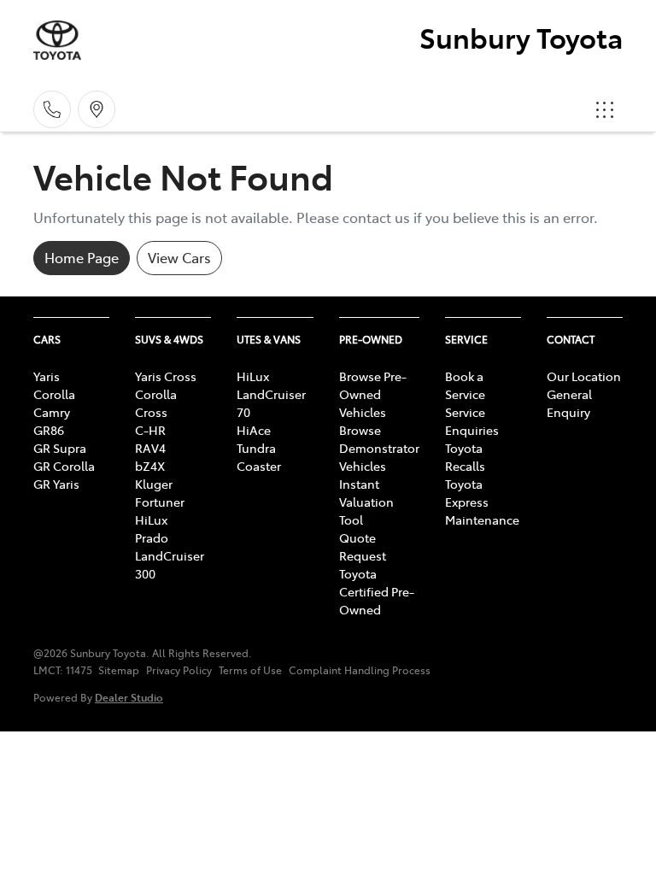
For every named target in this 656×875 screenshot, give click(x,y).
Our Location (584, 376)
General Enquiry (569, 402)
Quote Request (362, 546)
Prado (151, 537)
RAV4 (150, 447)
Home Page (81, 257)
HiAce (254, 429)
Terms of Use (250, 670)
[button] (605, 109)
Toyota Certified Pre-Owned (376, 591)
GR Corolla (64, 465)
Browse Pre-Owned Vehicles (373, 393)
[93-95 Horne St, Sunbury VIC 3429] (96, 109)
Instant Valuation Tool (366, 501)
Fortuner (159, 501)
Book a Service (465, 384)
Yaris (46, 376)
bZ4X (150, 465)
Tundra (256, 447)
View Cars (179, 257)
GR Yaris (56, 483)
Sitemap (118, 670)
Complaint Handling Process (359, 670)
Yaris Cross (165, 376)
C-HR (150, 429)
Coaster (259, 465)
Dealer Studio (129, 697)
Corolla (54, 393)
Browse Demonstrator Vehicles (379, 447)
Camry (51, 411)
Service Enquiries (472, 420)
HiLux (151, 519)
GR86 (48, 429)
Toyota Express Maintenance (482, 501)
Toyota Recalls (465, 456)
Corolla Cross (156, 402)
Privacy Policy (179, 670)
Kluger (154, 483)
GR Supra (59, 447)
